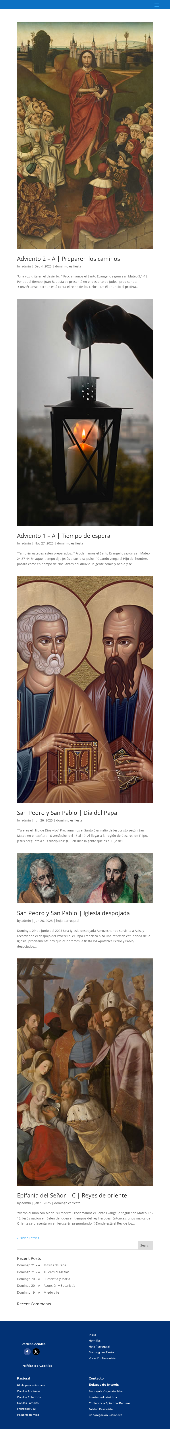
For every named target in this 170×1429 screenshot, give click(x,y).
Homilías (94, 1340)
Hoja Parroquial (99, 1346)
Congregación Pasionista (105, 1415)
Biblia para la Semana (31, 1385)
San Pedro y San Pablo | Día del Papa (67, 813)
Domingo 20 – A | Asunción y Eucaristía (46, 1285)
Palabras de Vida (28, 1414)
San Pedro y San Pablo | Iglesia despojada (73, 913)
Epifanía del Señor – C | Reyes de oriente (72, 1195)
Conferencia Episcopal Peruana (109, 1403)
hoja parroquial (67, 920)
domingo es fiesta (68, 266)
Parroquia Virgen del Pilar (106, 1391)
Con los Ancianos (28, 1391)
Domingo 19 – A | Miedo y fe (38, 1292)
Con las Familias (28, 1403)
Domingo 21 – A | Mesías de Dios (41, 1265)
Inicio (92, 1334)
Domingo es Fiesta (101, 1352)
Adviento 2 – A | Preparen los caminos (68, 259)
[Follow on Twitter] (36, 1351)
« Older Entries (28, 1238)
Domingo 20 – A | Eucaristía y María (43, 1279)
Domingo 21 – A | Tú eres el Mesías (43, 1272)
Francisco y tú (26, 1408)
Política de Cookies (36, 1366)
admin (26, 266)
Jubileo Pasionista (101, 1409)
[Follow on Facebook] (27, 1351)
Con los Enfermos (29, 1397)
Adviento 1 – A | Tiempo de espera (63, 536)
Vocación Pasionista (102, 1358)
